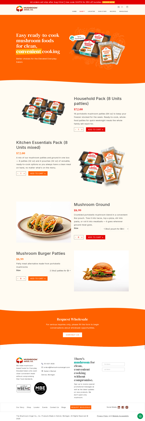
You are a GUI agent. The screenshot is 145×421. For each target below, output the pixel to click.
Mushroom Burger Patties (40, 253)
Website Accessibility (120, 416)
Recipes (113, 11)
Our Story (102, 11)
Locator (91, 11)
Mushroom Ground (92, 204)
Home (74, 11)
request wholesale (80, 407)
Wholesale (123, 11)
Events (45, 407)
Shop (82, 11)
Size (76, 228)
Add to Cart (95, 129)
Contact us (72, 335)
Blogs (63, 407)
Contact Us (54, 407)
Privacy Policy (102, 416)
